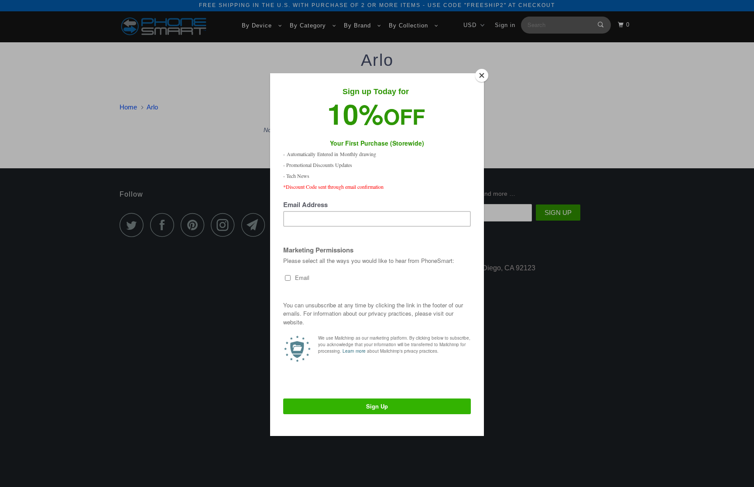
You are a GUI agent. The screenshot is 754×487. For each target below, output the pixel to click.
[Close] (481, 75)
